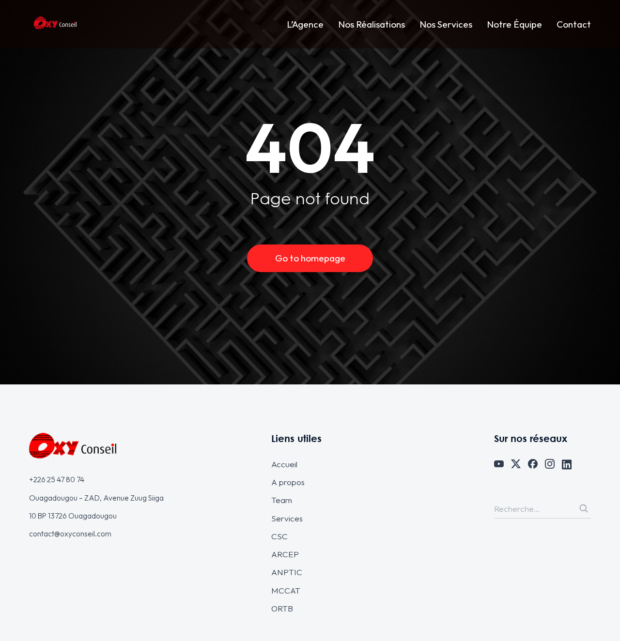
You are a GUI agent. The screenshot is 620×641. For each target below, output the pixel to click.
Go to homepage (310, 258)
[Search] (583, 508)
